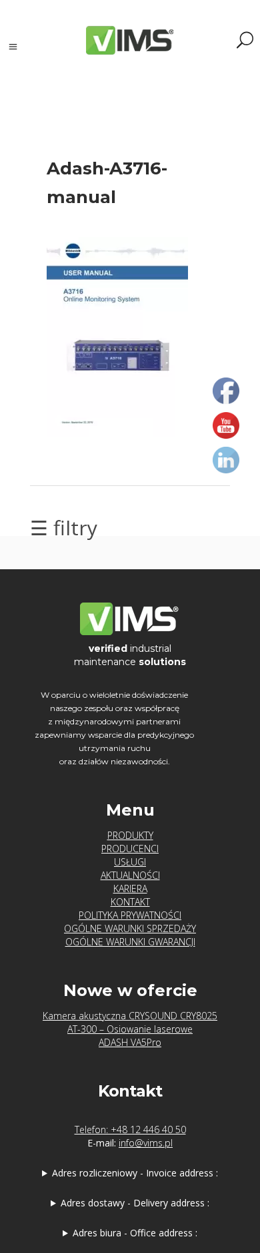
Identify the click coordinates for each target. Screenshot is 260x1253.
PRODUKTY (130, 835)
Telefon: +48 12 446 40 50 (130, 1129)
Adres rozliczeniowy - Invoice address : (135, 1172)
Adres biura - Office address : (135, 1232)
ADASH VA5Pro (130, 1042)
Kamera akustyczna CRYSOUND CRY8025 (130, 1015)
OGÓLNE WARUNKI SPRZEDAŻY (130, 928)
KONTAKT (130, 901)
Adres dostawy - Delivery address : (135, 1202)
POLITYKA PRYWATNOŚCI (130, 915)
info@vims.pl (146, 1142)
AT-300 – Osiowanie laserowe (130, 1029)
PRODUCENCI (130, 848)
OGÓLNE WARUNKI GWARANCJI (130, 941)
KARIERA (130, 888)
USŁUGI (130, 862)
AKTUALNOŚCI (130, 875)
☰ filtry (63, 527)
